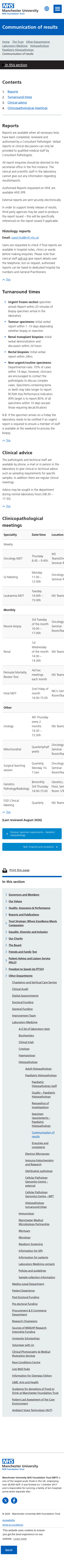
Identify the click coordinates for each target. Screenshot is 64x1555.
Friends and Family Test (23, 951)
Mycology (25, 1237)
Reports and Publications (24, 914)
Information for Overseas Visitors (32, 1375)
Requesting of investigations (40, 1105)
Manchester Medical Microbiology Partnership (34, 1222)
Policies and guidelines (32, 1270)
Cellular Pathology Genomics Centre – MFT (39, 1194)
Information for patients (33, 1257)
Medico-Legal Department (28, 1284)
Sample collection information (37, 1277)
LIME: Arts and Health (25, 1382)
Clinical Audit (20, 989)
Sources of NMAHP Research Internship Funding (29, 1329)
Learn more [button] (20, 1538)
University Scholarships (26, 1338)
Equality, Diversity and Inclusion (28, 932)
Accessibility (8, 1520)
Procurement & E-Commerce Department (29, 1312)
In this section (15, 65)
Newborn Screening (31, 1244)
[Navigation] (57, 9)
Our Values (15, 901)
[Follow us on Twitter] (5, 1500)
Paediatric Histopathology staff (44, 1084)
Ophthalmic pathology (39, 1171)
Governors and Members (24, 894)
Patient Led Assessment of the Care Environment (33, 1401)
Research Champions (24, 1321)
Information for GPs (31, 1250)
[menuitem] (32, 1520)
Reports (13, 92)
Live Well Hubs (21, 1369)
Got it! (8, 1550)
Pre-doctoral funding (25, 1304)
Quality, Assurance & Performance (29, 908)
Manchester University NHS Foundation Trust (20, 9)
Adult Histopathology (38, 1068)
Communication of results (43, 1134)
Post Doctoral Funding (25, 1297)
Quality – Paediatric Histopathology (43, 1094)
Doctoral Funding (22, 1002)
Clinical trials (26, 1042)
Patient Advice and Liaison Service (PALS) (29, 960)
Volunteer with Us (23, 1345)
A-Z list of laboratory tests (34, 1029)
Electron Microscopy (37, 1153)
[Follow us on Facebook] (14, 1500)
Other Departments (20, 975)
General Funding (22, 1009)
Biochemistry (26, 1035)
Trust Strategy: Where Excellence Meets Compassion (33, 923)
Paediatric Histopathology (41, 1075)
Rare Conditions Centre (26, 1362)
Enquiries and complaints (40, 1145)
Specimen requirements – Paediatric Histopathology (41, 1120)
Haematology (27, 1055)
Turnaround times (20, 97)
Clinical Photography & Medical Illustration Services (31, 1353)
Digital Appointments (25, 995)
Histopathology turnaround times (36, 1205)
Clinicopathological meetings (27, 108)
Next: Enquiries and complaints (38, 846)
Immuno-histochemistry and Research (39, 1162)
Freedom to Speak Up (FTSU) (26, 969)
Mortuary (24, 1230)
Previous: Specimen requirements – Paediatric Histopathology (32, 834)
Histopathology (28, 1062)
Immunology (26, 1213)
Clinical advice (17, 102)
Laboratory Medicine (24, 1022)
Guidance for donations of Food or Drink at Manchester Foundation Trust (35, 1391)
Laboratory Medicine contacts (37, 1264)
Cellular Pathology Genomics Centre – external (36, 1181)
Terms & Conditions (12, 1524)
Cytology (24, 1048)
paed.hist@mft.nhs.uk (25, 237)
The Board (15, 945)
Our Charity (16, 938)
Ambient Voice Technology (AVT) (32, 1410)
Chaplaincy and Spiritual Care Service (34, 982)
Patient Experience (23, 1290)
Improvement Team (24, 1015)
